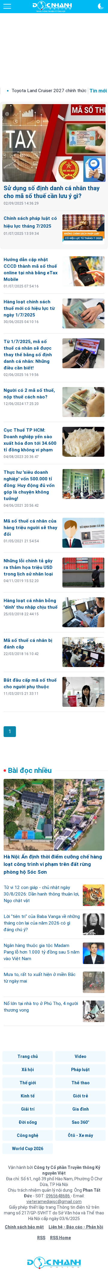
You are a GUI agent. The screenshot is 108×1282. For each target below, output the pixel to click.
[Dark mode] (101, 6)
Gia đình (80, 1109)
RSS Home (60, 1237)
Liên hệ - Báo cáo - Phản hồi (76, 1227)
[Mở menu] (7, 6)
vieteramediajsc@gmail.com (54, 1201)
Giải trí (27, 1109)
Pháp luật (80, 1069)
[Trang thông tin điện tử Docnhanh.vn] (52, 6)
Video (80, 1056)
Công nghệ (27, 1135)
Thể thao (80, 1082)
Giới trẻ (80, 1096)
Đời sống (28, 1122)
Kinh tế (27, 1096)
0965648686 (58, 1195)
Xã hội (28, 1069)
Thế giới (28, 1082)
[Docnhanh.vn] (54, 1264)
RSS (41, 1237)
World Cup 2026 (27, 1148)
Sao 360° (80, 1122)
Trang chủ (27, 1056)
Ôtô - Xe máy (80, 1135)
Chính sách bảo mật (24, 1227)
